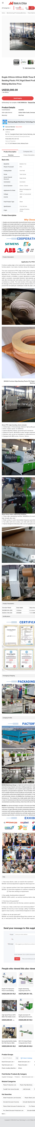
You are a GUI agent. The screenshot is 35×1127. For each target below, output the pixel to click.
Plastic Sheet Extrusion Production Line (14, 1106)
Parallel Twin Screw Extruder (11, 1089)
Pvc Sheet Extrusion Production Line (13, 1110)
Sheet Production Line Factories (12, 1097)
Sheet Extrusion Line (23, 1062)
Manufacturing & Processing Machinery (16, 13)
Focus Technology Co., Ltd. (22, 1120)
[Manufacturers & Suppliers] (18, 3)
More (3, 1114)
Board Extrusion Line (7, 1062)
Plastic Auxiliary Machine (9, 1068)
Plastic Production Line (9, 1085)
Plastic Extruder (22, 1065)
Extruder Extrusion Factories (11, 1102)
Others (20, 1068)
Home (3, 13)
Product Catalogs (27, 1058)
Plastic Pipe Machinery (26, 1085)
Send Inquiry (18, 98)
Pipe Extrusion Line (7, 1065)
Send (17, 959)
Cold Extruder (26, 1089)
